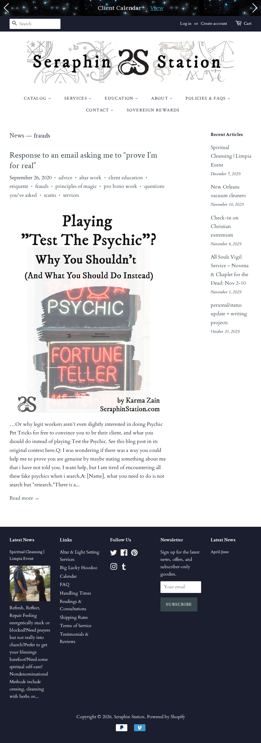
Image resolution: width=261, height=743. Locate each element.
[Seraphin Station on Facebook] (124, 554)
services (71, 195)
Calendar (68, 576)
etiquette (19, 186)
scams (50, 195)
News (17, 135)
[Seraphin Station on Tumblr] (123, 568)
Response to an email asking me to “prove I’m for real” (83, 160)
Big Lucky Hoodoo (78, 568)
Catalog (36, 98)
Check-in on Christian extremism (224, 226)
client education (126, 177)
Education (120, 98)
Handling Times (75, 593)
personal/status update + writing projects (229, 314)
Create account (214, 23)
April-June (220, 552)
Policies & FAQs (206, 98)
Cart (247, 23)
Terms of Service (75, 626)
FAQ (64, 585)
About (160, 98)
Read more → (24, 498)
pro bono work (120, 186)
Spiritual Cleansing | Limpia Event (231, 156)
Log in (185, 23)
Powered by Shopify (166, 717)
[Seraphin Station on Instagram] (113, 568)
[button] (6, 8)
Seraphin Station (129, 717)
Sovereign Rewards (153, 110)
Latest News (22, 540)
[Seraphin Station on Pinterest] (134, 554)
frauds (41, 186)
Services (76, 98)
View (157, 7)
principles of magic (76, 186)
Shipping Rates (74, 617)
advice (65, 177)
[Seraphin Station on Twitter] (113, 554)
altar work (90, 177)
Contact (98, 110)
